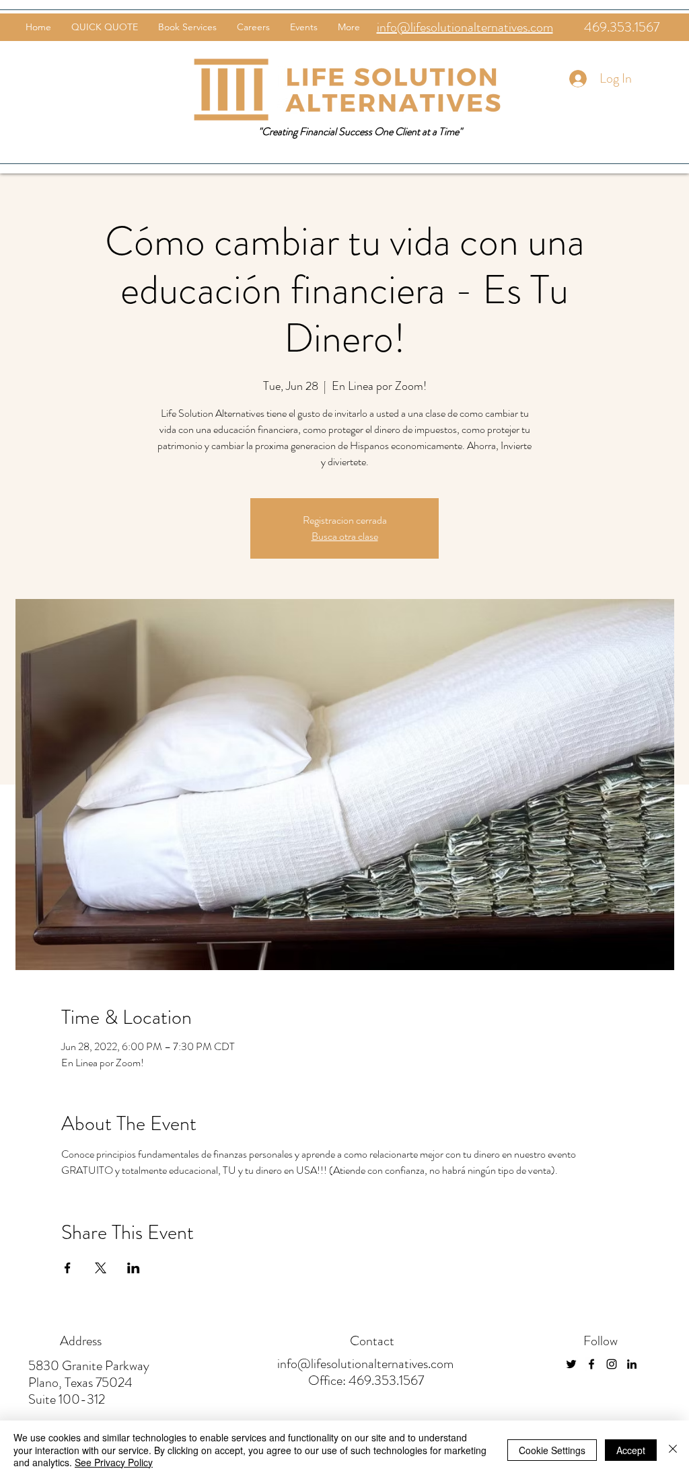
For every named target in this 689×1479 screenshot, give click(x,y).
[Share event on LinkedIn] (133, 1268)
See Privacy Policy (114, 1462)
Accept (630, 1450)
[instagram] (611, 1364)
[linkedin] (632, 1364)
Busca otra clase (345, 536)
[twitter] (571, 1364)
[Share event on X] (100, 1268)
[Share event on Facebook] (67, 1268)
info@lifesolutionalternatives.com (365, 1363)
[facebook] (591, 1364)
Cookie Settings (552, 1450)
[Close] (673, 1449)
